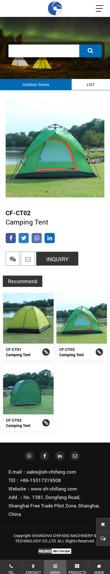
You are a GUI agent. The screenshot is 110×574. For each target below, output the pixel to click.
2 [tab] (55, 192)
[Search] (90, 51)
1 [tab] (46, 192)
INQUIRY (57, 259)
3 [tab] (63, 192)
